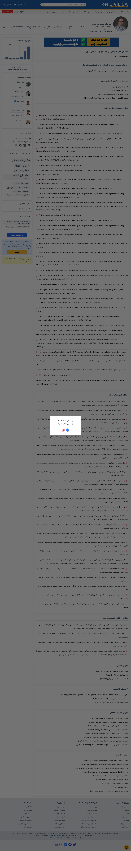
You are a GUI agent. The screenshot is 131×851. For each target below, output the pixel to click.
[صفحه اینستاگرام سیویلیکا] (63, 430)
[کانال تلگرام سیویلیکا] (67, 430)
